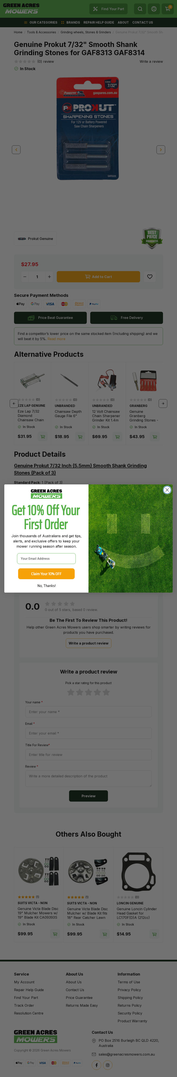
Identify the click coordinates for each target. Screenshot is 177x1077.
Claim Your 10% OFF (46, 574)
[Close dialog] (167, 490)
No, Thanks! (46, 586)
